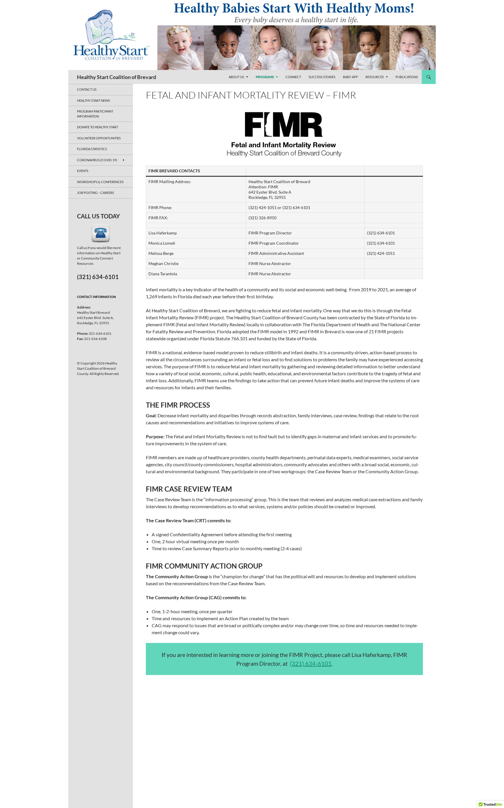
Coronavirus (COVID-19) (97, 160)
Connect (293, 77)
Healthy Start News (93, 100)
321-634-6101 (100, 333)
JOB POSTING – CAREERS (95, 192)
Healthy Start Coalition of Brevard (116, 77)
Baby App (350, 77)
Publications (407, 77)
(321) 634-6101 (311, 663)
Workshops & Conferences (100, 182)
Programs (265, 77)
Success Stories (322, 77)
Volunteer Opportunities (99, 138)
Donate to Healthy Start (97, 127)
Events (82, 171)
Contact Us (87, 89)
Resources (374, 77)
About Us (236, 77)
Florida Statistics (92, 149)
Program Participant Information (95, 113)
